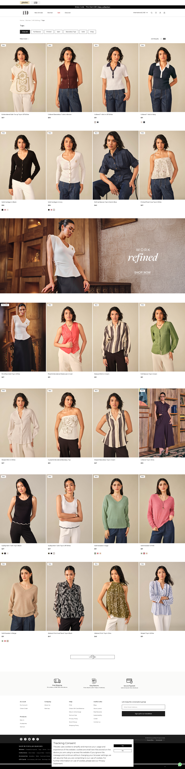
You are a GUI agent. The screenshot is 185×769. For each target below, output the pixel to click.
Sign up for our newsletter (143, 713)
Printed (48, 32)
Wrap (92, 32)
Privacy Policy (150, 740)
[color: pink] (5, 210)
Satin (58, 32)
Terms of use (159, 740)
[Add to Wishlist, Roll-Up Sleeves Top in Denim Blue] (137, 132)
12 (23, 109)
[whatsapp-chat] (180, 764)
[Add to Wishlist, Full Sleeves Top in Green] (183, 304)
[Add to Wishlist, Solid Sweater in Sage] (137, 476)
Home (22, 20)
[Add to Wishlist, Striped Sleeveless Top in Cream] (137, 390)
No (123, 750)
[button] (140, 13)
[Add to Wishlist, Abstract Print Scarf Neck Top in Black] (90, 563)
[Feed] (161, 39)
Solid (83, 32)
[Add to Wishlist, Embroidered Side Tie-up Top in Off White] (44, 45)
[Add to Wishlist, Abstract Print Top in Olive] (137, 563)
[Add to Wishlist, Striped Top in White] (183, 563)
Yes (123, 746)
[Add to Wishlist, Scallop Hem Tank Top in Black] (44, 476)
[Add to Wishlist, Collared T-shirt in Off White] (137, 45)
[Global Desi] (25, 2)
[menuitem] (38, 13)
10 (18, 109)
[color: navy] (98, 122)
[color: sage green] (95, 553)
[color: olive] (2, 553)
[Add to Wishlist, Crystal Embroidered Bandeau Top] (90, 390)
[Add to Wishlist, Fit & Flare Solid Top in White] (44, 304)
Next (44, 77)
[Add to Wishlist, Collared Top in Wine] (183, 390)
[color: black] (2, 210)
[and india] (35, 2)
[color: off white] (95, 122)
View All (25, 32)
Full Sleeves (37, 32)
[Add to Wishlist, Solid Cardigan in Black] (44, 132)
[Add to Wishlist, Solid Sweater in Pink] (183, 476)
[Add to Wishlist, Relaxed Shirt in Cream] (137, 304)
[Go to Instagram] (21, 739)
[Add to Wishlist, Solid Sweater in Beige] (44, 563)
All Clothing (36, 20)
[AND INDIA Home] (25, 13)
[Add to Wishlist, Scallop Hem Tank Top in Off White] (90, 476)
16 (33, 109)
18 (38, 109)
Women (28, 20)
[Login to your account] (160, 12)
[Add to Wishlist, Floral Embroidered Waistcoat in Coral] (90, 304)
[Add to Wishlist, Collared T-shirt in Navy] (183, 45)
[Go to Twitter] (33, 739)
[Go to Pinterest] (37, 739)
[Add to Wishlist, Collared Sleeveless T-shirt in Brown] (90, 45)
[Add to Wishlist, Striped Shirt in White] (44, 390)
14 (28, 109)
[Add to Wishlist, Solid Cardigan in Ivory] (90, 132)
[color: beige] (100, 553)
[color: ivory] (7, 210)
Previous (2, 77)
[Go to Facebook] (25, 739)
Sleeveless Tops (71, 32)
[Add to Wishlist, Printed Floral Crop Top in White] (183, 132)
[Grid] (163, 39)
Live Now (101, 7)
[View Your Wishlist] (156, 12)
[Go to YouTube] (29, 739)
